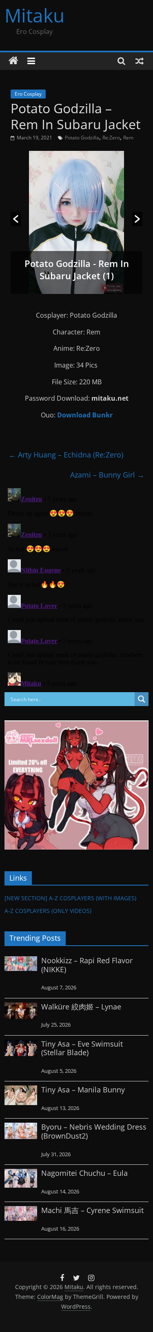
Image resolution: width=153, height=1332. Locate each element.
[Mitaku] (13, 61)
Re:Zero (111, 137)
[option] (76, 222)
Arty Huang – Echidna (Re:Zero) (66, 455)
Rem (128, 137)
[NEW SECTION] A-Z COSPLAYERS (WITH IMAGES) (70, 898)
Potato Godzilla (82, 137)
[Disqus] (76, 587)
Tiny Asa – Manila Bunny (83, 1089)
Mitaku (34, 15)
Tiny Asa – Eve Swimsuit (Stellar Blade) (82, 1048)
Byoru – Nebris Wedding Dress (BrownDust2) (93, 1131)
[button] (16, 219)
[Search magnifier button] (142, 699)
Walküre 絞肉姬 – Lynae (81, 1006)
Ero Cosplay (28, 93)
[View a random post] (140, 61)
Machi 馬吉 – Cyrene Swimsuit (92, 1210)
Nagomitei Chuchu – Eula (84, 1173)
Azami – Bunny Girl (107, 475)
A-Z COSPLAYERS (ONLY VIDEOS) (47, 911)
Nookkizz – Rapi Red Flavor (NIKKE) (87, 964)
